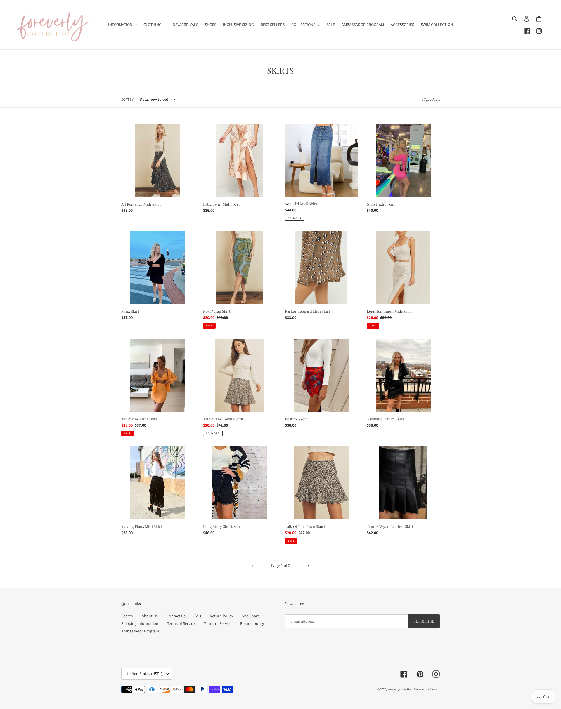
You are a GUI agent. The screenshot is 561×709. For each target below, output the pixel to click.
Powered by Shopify (426, 689)
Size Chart (250, 615)
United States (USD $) (145, 673)
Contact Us (176, 615)
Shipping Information (139, 623)
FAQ (197, 615)
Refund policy (252, 623)
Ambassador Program (140, 631)
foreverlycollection (400, 689)
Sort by (127, 99)
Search (127, 615)
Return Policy (221, 615)
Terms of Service (181, 623)
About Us (150, 615)
